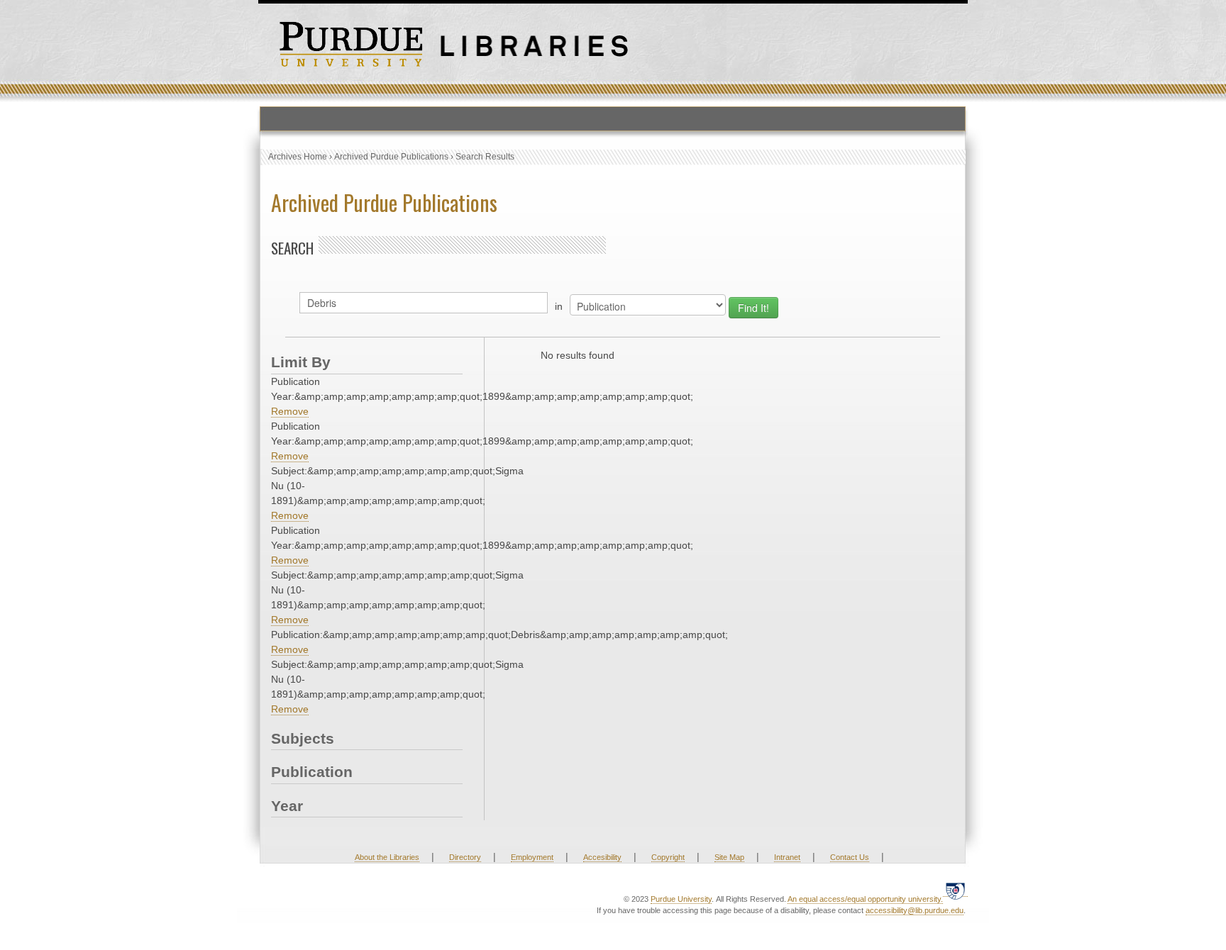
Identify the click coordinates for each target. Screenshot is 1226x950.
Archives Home (297, 157)
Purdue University (681, 899)
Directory (465, 857)
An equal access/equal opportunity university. (865, 899)
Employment (532, 857)
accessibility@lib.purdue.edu (914, 910)
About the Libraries (387, 857)
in (559, 306)
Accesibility (602, 857)
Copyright (668, 857)
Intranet (787, 857)
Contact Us (849, 857)
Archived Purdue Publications (391, 157)
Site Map (729, 857)
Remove (290, 411)
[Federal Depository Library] (955, 891)
